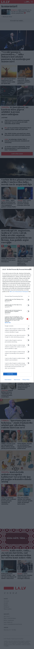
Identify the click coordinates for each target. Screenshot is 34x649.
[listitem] (17, 296)
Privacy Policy (26, 379)
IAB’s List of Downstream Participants (19, 291)
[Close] (30, 269)
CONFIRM (10, 374)
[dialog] (17, 324)
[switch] (28, 300)
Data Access (17, 379)
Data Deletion (8, 379)
